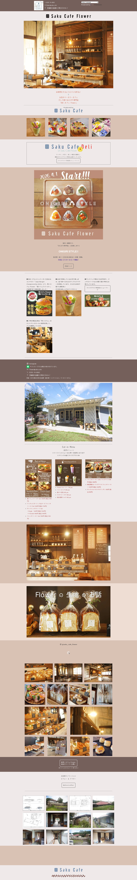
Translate (98, 5)
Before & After (68, 785)
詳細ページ (68, 266)
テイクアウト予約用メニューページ (68, 161)
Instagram (32, 363)
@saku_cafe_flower (69, 644)
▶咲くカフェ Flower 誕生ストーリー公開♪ (68, 763)
